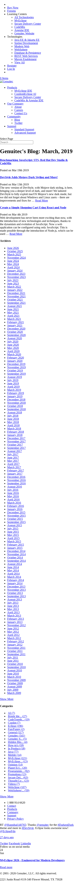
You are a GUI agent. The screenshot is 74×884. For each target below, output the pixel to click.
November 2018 (16, 402)
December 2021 (16, 293)
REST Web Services (26, 56)
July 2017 (12, 454)
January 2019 (14, 396)
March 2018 (14, 428)
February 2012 (15, 641)
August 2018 (14, 412)
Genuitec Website (24, 33)
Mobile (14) (14, 754)
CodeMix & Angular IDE (28, 100)
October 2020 (15, 331)
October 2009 (15, 683)
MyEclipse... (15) (18, 761)
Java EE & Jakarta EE (27, 39)
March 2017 (14, 467)
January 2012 (14, 644)
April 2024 (13, 267)
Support (11, 126)
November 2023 (16, 277)
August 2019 (14, 376)
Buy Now (12, 7)
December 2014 (16, 551)
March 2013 (14, 615)
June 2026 (13, 248)
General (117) (16, 732)
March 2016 (14, 502)
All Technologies (24, 17)
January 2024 (14, 270)
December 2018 (16, 399)
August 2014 (14, 564)
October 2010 (15, 663)
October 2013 (15, 593)
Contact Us (20, 113)
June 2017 (13, 457)
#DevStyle (28, 828)
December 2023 (16, 273)
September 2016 (16, 483)
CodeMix (19, 26)
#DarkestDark (66, 824)
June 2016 (13, 493)
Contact (11, 805)
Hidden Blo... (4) (17, 742)
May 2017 (13, 460)
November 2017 (16, 441)
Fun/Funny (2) (16, 729)
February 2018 (15, 431)
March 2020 (14, 354)
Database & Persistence (27, 52)
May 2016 (13, 496)
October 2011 (15, 651)
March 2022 (14, 286)
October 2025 (15, 251)
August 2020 (14, 338)
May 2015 (13, 534)
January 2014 (14, 583)
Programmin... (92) (18, 771)
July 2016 (12, 489)
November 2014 (16, 554)
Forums (11, 10)
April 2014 (13, 573)
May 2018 (13, 422)
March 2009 (14, 692)
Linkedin (26, 843)
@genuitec (43, 824)
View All (19, 62)
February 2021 (15, 322)
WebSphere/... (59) (18, 790)
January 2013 (14, 622)
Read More (41, 200)
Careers (18, 110)
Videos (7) (14, 783)
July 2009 (12, 689)
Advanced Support (25, 132)
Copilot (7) (14, 722)
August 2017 (14, 451)
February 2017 (15, 470)
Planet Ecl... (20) (17, 767)
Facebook (14, 843)
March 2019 (14, 389)
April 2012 (13, 634)
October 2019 (15, 370)
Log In (11, 68)
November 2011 (16, 647)
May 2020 (13, 347)
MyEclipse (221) (17, 758)
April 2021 (13, 315)
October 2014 (15, 557)
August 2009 (14, 686)
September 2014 (16, 560)
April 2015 (13, 538)
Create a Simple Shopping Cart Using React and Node (33, 207)
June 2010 (13, 673)
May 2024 (13, 264)
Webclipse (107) (17, 787)
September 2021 (16, 302)
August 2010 (14, 670)
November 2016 (16, 480)
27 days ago (7, 837)
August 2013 (14, 599)
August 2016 (14, 486)
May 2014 (13, 570)
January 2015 (14, 547)
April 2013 (13, 612)
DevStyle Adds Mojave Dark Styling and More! (29, 177)
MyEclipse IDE (23, 90)
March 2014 (14, 576)
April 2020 (13, 351)
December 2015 (16, 512)
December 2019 (16, 364)
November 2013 (16, 589)
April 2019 (13, 386)
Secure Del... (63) (18, 777)
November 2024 (16, 257)
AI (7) (11, 713)
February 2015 (15, 544)
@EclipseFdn (7, 831)
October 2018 (15, 406)
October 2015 (15, 518)
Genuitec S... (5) (17, 738)
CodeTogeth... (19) (18, 719)
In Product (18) (16, 748)
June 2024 (13, 260)
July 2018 (12, 415)
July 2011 (12, 657)
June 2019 (13, 383)
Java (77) (13, 751)
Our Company (15, 103)
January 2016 (14, 509)
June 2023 (13, 283)
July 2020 (12, 341)
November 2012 (16, 625)
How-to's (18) (16, 745)
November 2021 (16, 296)
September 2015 (16, 522)
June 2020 (13, 344)
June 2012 (13, 628)
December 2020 (16, 328)
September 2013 (16, 596)
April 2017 (13, 464)
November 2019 (16, 367)
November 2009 (16, 680)
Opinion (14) (15, 764)
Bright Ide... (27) (17, 716)
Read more (6, 867)
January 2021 (14, 325)
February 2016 (15, 505)
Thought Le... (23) (18, 780)
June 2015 (13, 531)
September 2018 (16, 409)
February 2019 (15, 393)
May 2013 (13, 609)
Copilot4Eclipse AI (25, 93)
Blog (17, 119)
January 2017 (14, 473)
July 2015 (12, 528)
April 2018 (13, 425)
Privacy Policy (15, 818)
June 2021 (13, 309)
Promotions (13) (17, 774)
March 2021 (14, 318)
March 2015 (14, 541)
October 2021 (15, 299)
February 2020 (15, 357)
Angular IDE (21, 30)
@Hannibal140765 (15, 824)
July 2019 (12, 380)
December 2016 (16, 476)
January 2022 (14, 289)
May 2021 (13, 312)
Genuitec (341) (16, 735)
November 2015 (16, 515)
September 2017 (16, 447)
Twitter (18, 122)
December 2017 (16, 438)
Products (12, 87)
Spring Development (26, 43)
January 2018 (14, 435)
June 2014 (13, 567)
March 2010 (14, 676)
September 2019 (16, 373)
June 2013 (13, 605)
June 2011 (13, 660)
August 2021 (14, 306)
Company (12, 812)
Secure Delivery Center (27, 23)
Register (12, 65)
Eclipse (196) (15, 725)
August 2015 (14, 525)
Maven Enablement (25, 59)
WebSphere (20, 49)
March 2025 (14, 254)
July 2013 (12, 602)
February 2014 (15, 580)
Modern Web (21, 46)
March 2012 (14, 638)
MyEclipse (20, 20)
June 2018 (13, 418)
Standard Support (24, 129)
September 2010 (16, 667)
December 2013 (16, 586)
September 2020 (16, 335)
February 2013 (15, 618)
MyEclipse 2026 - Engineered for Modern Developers (32, 860)
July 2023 (12, 280)
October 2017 (15, 444)
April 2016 (13, 499)
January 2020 (14, 360)
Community (14, 116)
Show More (6, 699)
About (18, 106)
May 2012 (13, 631)
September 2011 (16, 654)
